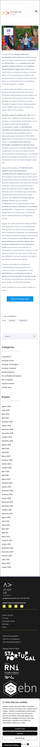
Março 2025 (6, 456)
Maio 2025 (5, 449)
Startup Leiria (6, 387)
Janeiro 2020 (6, 567)
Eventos (12, 320)
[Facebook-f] (4, 606)
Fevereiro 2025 (7, 460)
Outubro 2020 (7, 556)
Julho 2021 (5, 521)
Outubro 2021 (6, 510)
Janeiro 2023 (6, 487)
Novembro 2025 (7, 433)
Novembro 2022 (7, 491)
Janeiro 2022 (6, 498)
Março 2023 (6, 479)
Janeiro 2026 (6, 426)
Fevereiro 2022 (7, 494)
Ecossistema (6, 357)
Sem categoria (7, 380)
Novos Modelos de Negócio (12, 376)
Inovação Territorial (9, 368)
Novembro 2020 (7, 552)
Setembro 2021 (7, 514)
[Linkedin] (15, 606)
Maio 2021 (5, 529)
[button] (36, 11)
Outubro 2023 (7, 468)
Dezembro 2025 (7, 429)
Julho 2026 (6, 410)
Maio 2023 (5, 471)
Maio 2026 (5, 414)
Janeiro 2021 (6, 544)
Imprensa (23, 320)
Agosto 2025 (6, 445)
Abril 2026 (5, 418)
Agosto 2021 (6, 517)
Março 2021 (6, 537)
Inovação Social (7, 361)
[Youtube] (21, 606)
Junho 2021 (6, 525)
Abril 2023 (5, 475)
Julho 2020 (6, 559)
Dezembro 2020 (7, 548)
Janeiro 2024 (6, 464)
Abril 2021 (5, 533)
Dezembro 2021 (7, 502)
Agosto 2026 (6, 406)
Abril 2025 (5, 452)
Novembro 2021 (7, 506)
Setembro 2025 (7, 441)
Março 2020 (6, 563)
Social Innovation (8, 383)
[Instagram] (10, 606)
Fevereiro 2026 (7, 422)
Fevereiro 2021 (7, 540)
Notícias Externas (8, 372)
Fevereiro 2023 (7, 483)
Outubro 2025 (7, 437)
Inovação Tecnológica (10, 364)
